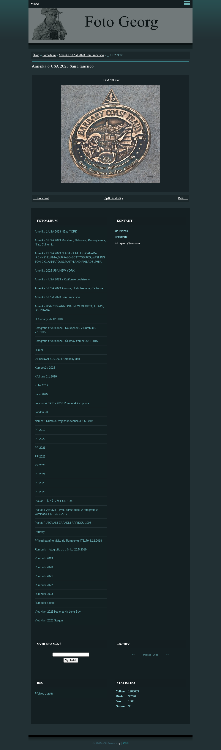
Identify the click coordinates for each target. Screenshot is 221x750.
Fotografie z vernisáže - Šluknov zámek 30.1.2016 (66, 341)
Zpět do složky (113, 198)
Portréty (40, 531)
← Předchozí (41, 198)
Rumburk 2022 (44, 585)
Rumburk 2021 (44, 576)
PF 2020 (40, 438)
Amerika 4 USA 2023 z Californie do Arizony (62, 279)
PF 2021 (40, 447)
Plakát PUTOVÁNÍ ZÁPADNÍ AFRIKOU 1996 (63, 522)
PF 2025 (40, 483)
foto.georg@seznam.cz (129, 243)
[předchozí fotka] (39, 134)
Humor (39, 350)
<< (133, 655)
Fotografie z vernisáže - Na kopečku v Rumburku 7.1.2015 (65, 330)
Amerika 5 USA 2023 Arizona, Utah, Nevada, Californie (69, 288)
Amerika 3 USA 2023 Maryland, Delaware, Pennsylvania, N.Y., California (70, 242)
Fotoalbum (49, 55)
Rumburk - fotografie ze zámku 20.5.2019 (61, 549)
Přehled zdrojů (44, 693)
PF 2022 (40, 456)
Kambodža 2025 (45, 367)
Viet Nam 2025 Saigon (49, 620)
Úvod (36, 55)
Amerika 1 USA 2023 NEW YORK (56, 231)
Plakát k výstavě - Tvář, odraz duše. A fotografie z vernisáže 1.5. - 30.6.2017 (66, 512)
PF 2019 (40, 429)
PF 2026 (40, 492)
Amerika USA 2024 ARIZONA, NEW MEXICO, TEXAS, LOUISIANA (69, 308)
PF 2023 (40, 465)
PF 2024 (40, 474)
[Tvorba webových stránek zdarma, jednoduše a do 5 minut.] (119, 744)
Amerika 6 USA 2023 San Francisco (81, 55)
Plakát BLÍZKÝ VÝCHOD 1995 (54, 501)
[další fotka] (182, 134)
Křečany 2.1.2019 (46, 376)
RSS (126, 743)
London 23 (41, 412)
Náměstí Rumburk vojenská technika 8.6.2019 (64, 421)
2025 (155, 655)
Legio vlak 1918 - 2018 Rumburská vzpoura (62, 403)
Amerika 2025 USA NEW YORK (55, 270)
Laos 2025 (41, 394)
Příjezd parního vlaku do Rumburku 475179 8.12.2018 (68, 540)
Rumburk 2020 (44, 567)
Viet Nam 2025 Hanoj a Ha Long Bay (58, 611)
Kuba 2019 (41, 385)
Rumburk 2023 (44, 594)
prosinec (147, 655)
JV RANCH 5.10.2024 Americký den (57, 358)
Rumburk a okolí (45, 602)
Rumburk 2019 (44, 558)
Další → (183, 198)
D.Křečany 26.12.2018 (49, 319)
